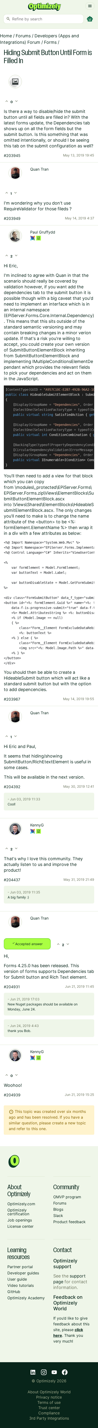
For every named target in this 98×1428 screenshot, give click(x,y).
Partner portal (20, 1266)
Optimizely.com (21, 1203)
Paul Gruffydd (42, 232)
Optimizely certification (18, 1212)
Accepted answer (27, 943)
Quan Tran (39, 169)
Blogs (58, 1209)
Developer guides (23, 1273)
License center (20, 1226)
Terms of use (49, 1402)
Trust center (49, 1407)
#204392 (12, 786)
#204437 (12, 879)
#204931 (12, 986)
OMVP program (67, 1196)
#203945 (12, 155)
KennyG (37, 825)
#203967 (12, 699)
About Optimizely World (49, 1391)
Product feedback (69, 1221)
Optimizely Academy (26, 1297)
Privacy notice (49, 1397)
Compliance (49, 1413)
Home (6, 35)
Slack (58, 1215)
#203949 (12, 218)
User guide (17, 1279)
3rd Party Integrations (49, 1418)
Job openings (19, 1220)
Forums (23, 35)
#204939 (12, 1095)
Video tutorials (20, 1285)
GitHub (13, 1291)
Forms (50, 42)
